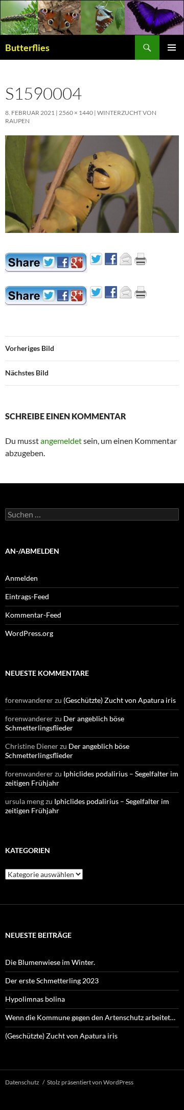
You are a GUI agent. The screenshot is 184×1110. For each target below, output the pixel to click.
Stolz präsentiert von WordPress (90, 1082)
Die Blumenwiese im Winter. (50, 962)
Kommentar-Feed (33, 614)
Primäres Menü (171, 47)
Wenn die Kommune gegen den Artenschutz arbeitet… (90, 1017)
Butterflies (27, 47)
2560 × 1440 (76, 112)
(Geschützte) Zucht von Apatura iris (119, 700)
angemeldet (61, 440)
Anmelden (21, 578)
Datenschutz (22, 1082)
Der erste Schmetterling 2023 (52, 980)
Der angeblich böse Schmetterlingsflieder (64, 723)
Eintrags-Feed (27, 596)
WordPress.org (29, 633)
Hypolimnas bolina (35, 999)
